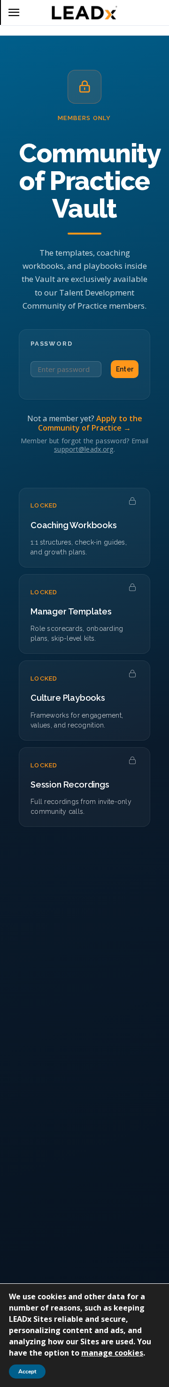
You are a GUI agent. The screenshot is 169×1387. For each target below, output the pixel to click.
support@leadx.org (84, 449)
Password (52, 343)
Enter (124, 369)
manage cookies (112, 1353)
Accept (27, 1371)
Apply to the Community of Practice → (90, 423)
